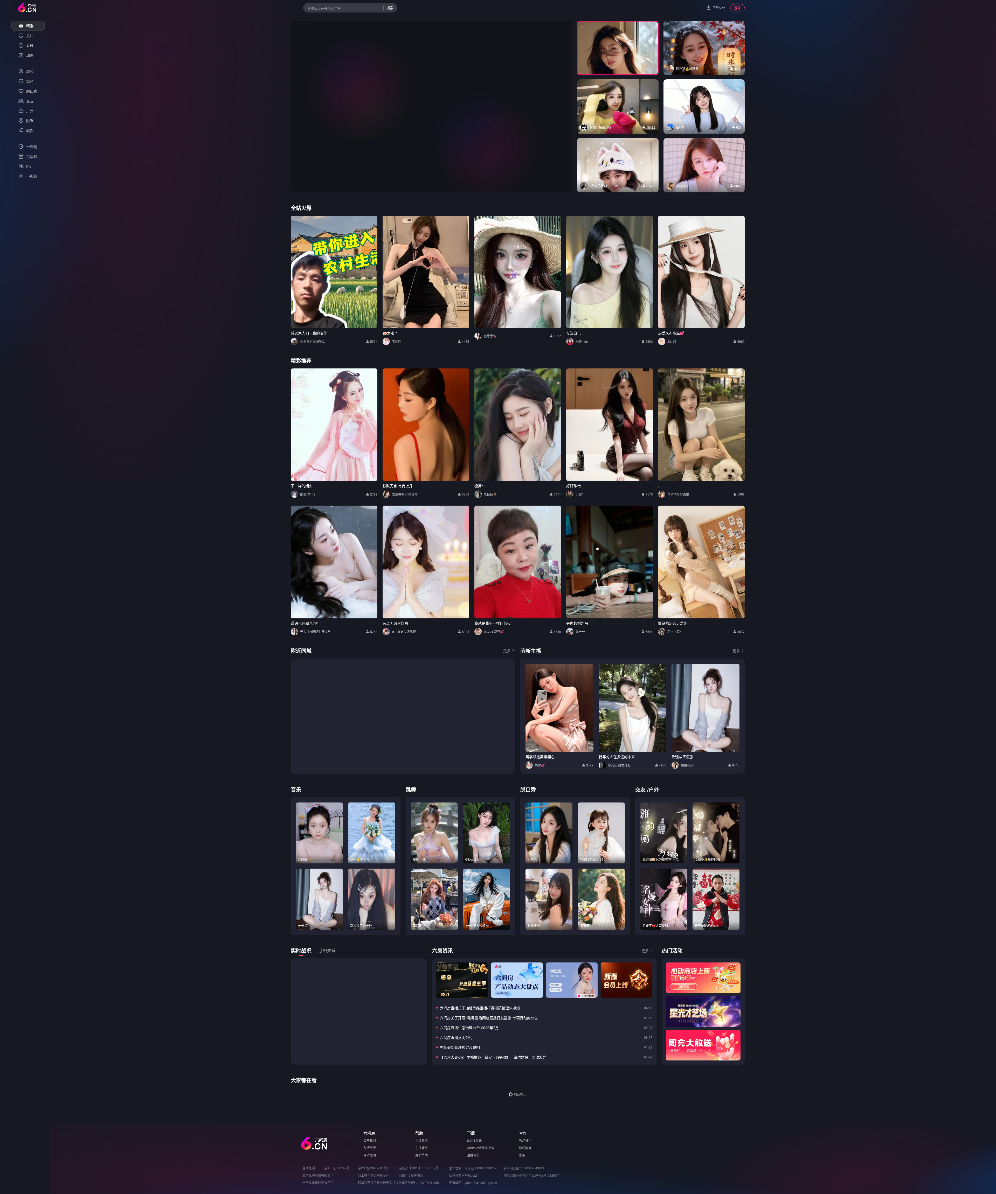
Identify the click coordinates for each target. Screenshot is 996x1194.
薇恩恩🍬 (490, 336)
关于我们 (369, 1140)
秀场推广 (525, 1140)
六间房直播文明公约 (456, 1037)
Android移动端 (477, 1148)
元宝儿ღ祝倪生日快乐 (315, 631)
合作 (523, 1133)
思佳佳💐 (490, 494)
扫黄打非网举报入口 (463, 1175)
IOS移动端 (474, 1140)
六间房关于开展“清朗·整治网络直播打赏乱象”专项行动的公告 (489, 1017)
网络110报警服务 (411, 1175)
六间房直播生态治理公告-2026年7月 (469, 1027)
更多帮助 (421, 1155)
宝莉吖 (396, 341)
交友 (640, 789)
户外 (654, 789)
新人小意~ (674, 631)
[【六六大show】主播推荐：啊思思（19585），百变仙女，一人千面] (572, 980)
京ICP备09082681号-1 (374, 1168)
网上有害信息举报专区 (373, 1175)
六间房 (369, 1133)
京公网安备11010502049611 (523, 1168)
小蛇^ (579, 494)
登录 (737, 7)
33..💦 (671, 341)
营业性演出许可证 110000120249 (472, 1168)
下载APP (719, 7)
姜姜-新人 (687, 765)
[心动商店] (703, 977)
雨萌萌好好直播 (678, 494)
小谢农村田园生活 (312, 341)
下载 (471, 1133)
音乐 (296, 789)
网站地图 (369, 1155)
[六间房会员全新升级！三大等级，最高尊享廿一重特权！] (626, 980)
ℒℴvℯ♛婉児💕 (494, 631)
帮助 (419, 1133)
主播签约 (421, 1140)
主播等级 (421, 1148)
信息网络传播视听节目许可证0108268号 (532, 1175)
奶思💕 (540, 765)
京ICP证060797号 (337, 1168)
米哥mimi (582, 341)
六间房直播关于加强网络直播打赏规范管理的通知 (480, 1007)
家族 (522, 1155)
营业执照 (308, 1168)
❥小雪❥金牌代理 (404, 631)
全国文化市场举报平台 (318, 1182)
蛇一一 (580, 631)
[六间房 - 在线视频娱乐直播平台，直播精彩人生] (27, 8)
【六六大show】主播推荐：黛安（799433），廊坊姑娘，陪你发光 (493, 1057)
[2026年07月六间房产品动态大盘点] (517, 980)
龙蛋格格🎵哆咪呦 (405, 494)
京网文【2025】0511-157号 (419, 1168)
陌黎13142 (307, 494)
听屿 (491, 1148)
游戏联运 (525, 1148)
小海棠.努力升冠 (619, 765)
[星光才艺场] (703, 1011)
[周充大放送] (703, 1045)
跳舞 (411, 789)
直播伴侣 (473, 1155)
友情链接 (369, 1148)
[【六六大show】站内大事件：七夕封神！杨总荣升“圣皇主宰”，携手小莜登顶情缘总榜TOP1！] (462, 980)
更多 (506, 650)
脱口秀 (528, 789)
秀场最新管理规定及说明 (460, 1047)
